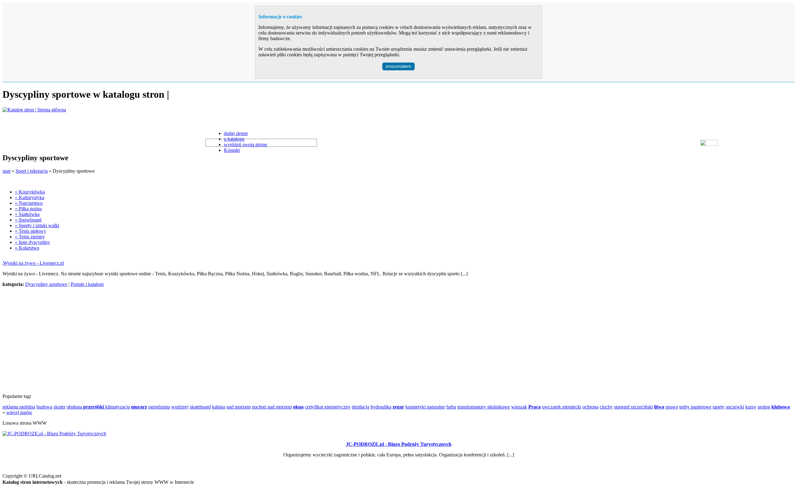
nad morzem (238, 406)
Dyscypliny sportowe (46, 284)
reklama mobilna (18, 406)
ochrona (590, 406)
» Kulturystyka (29, 197)
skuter (59, 406)
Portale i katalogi (87, 284)
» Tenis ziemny (30, 236)
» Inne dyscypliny (32, 242)
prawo (672, 406)
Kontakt (232, 150)
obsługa (75, 406)
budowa (44, 406)
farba (451, 406)
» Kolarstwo (27, 247)
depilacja (360, 406)
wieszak (519, 406)
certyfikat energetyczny (328, 406)
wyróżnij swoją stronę (245, 144)
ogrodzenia (159, 406)
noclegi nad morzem (272, 406)
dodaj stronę (236, 133)
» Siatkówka (27, 214)
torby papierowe (695, 406)
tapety (718, 406)
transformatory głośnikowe (483, 406)
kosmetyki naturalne (425, 406)
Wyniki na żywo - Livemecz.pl (33, 263)
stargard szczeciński (633, 406)
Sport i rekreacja (32, 171)
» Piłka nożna (28, 208)
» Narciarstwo (29, 203)
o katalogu (234, 139)
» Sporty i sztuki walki (37, 225)
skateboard (200, 406)
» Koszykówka (30, 191)
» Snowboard (28, 219)
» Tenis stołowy (30, 231)
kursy (750, 406)
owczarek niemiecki (561, 406)
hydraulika (380, 406)
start (6, 171)
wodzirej (179, 406)
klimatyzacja (117, 406)
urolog (763, 406)
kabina (218, 406)
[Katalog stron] (34, 109)
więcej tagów (19, 412)
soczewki (735, 406)
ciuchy (606, 406)
